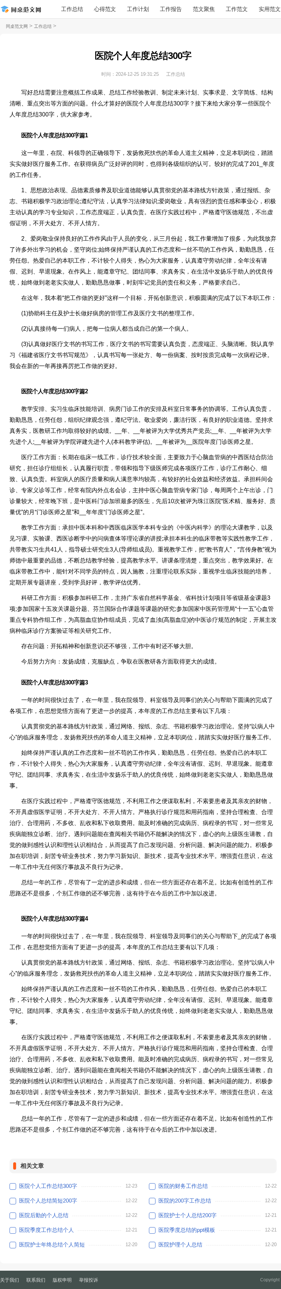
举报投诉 (88, 1280)
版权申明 (62, 1280)
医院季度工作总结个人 (46, 1230)
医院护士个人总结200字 (187, 1215)
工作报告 (171, 9)
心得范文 (105, 9)
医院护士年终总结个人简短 (52, 1244)
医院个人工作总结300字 (48, 1186)
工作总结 (72, 9)
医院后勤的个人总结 (43, 1215)
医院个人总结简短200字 (48, 1200)
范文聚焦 (204, 9)
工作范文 (237, 9)
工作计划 (138, 9)
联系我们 (35, 1280)
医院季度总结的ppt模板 (186, 1230)
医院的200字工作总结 (184, 1200)
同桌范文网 (17, 26)
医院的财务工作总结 (183, 1186)
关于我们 (9, 1280)
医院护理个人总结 (180, 1244)
